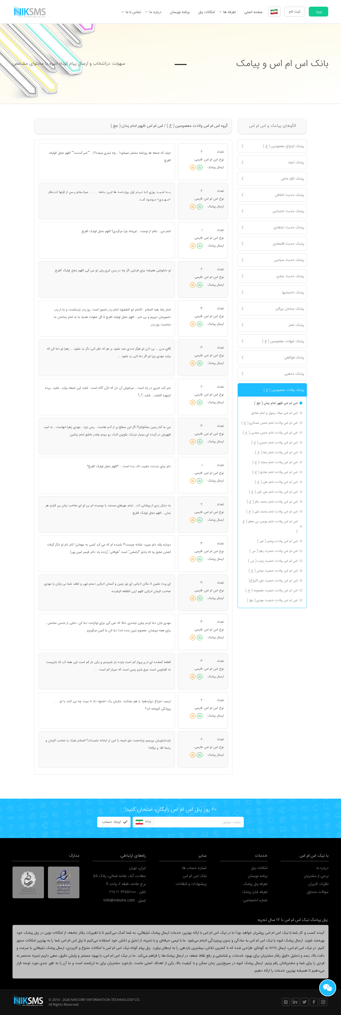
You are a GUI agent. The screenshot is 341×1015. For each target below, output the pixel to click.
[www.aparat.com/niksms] (286, 1002)
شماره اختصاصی (255, 900)
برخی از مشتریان (316, 876)
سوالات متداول (317, 892)
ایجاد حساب (111, 822)
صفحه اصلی (253, 12)
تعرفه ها (229, 12)
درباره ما (155, 12)
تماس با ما (133, 12)
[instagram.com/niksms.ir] (323, 1002)
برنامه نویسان (180, 12)
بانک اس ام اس (194, 876)
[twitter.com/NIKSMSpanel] (304, 1002)
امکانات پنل (206, 12)
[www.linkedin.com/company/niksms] (295, 1002)
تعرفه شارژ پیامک (254, 892)
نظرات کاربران (318, 884)
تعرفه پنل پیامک (255, 884)
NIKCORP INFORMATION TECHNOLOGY (102, 999)
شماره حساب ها (194, 868)
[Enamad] (63, 882)
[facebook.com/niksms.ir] (314, 1002)
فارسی (198, 159)
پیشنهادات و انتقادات (191, 884)
